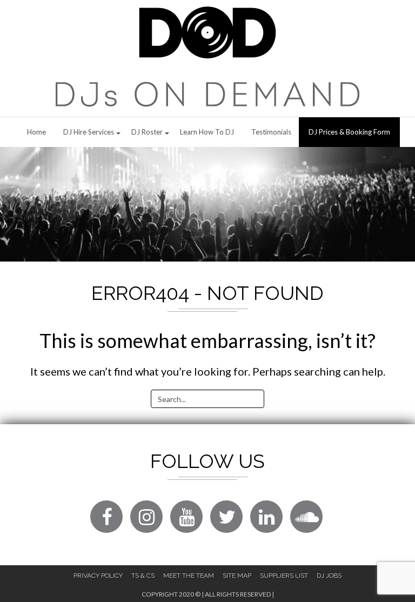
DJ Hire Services (88, 132)
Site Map (237, 575)
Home (36, 132)
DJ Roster (147, 132)
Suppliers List (284, 575)
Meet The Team (188, 575)
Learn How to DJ (207, 132)
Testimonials (271, 132)
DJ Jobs (329, 575)
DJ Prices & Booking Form (349, 132)
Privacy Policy (98, 575)
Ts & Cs (143, 575)
